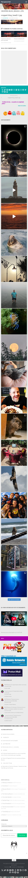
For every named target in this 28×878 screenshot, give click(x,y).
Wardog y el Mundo (7, 782)
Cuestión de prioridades (8, 734)
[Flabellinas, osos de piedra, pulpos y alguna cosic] (14, 321)
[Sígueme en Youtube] (9, 90)
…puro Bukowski (6, 743)
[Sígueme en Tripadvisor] (2, 92)
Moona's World (6, 789)
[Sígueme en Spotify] (7, 90)
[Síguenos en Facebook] (23, 90)
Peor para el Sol (6, 2)
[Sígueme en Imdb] (16, 90)
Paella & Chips (5, 800)
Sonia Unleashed (6, 803)
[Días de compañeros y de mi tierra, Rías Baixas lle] (14, 453)
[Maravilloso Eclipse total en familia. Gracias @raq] (14, 138)
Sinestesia (5, 785)
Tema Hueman (21, 867)
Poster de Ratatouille (19, 38)
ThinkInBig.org (6, 811)
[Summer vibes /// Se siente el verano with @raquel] (14, 295)
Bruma (4, 815)
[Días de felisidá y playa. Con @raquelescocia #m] (14, 532)
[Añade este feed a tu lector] (2, 90)
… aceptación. (5, 737)
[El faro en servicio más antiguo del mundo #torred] (14, 190)
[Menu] (26, 2)
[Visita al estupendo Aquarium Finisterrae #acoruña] (14, 243)
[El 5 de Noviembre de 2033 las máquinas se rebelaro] (14, 400)
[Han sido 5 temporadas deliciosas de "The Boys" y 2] (14, 505)
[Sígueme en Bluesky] (5, 90)
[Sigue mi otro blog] (7, 92)
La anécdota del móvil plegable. (10, 740)
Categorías (3, 824)
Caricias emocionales (7, 806)
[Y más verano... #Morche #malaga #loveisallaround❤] (14, 269)
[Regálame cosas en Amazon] (14, 90)
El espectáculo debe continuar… (19, 684)
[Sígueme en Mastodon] (25, 90)
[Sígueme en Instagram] (21, 90)
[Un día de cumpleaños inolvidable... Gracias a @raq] (14, 479)
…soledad (4, 750)
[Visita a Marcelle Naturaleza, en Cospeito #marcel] (14, 164)
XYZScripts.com (20, 877)
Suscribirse (22, 835)
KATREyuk (5, 18)
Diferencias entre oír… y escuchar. (10, 747)
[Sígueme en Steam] (18, 90)
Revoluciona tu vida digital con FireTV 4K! (11, 632)
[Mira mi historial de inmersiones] (5, 92)
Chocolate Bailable (7, 797)
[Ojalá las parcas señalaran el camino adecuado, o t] (14, 348)
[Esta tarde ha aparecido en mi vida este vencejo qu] (14, 374)
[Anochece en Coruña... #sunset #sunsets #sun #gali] (14, 216)
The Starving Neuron (7, 794)
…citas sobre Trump (7, 763)
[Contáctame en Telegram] (12, 90)
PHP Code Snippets (8, 877)
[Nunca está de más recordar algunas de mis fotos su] (14, 584)
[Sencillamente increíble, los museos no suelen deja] (14, 558)
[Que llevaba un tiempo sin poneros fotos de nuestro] (14, 427)
